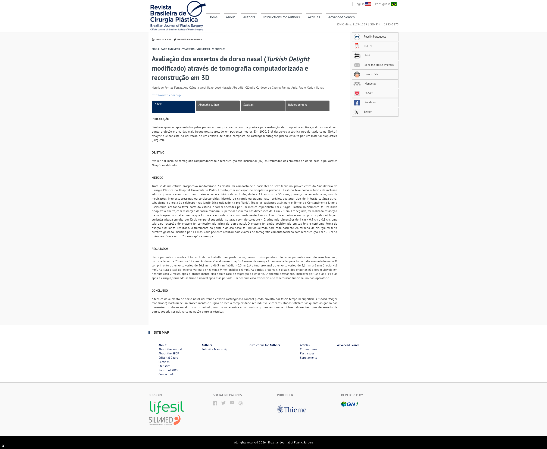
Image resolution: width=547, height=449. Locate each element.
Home (213, 17)
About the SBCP (169, 353)
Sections (164, 362)
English (360, 4)
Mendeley (370, 83)
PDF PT (368, 46)
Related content (297, 104)
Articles (314, 17)
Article (158, 104)
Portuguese (383, 4)
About (230, 17)
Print (367, 55)
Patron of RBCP (168, 370)
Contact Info (167, 374)
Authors (249, 17)
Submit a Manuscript (215, 349)
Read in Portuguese (375, 36)
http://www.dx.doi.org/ (166, 95)
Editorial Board (168, 358)
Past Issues (307, 353)
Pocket (368, 93)
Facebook (370, 102)
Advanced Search (341, 17)
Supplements (308, 358)
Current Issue (308, 349)
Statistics (248, 104)
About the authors (209, 104)
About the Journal (170, 349)
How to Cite (371, 74)
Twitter (367, 111)
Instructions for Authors (281, 17)
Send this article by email (379, 64)
